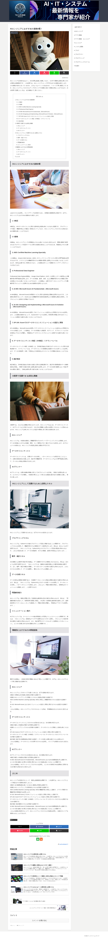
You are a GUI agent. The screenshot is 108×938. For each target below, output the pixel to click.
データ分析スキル (22, 140)
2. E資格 (20, 104)
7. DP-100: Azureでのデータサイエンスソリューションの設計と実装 (36, 116)
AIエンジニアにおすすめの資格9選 (25, 99)
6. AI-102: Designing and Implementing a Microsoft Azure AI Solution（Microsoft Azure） (41, 114)
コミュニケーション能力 (24, 144)
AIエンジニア (21, 125)
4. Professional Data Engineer (25, 109)
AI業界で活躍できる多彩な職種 (24, 123)
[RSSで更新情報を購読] (41, 839)
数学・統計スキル (22, 137)
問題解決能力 (21, 142)
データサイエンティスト (24, 128)
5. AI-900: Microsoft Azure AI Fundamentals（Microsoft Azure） (34, 111)
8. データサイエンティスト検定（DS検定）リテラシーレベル (34, 118)
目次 (37, 96)
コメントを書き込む (39, 920)
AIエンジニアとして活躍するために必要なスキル (29, 133)
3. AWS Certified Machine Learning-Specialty (29, 107)
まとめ (18, 156)
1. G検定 (20, 102)
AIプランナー (21, 130)
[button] (64, 73)
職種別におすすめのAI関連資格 (24, 147)
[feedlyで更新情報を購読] (37, 839)
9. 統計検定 (21, 121)
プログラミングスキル (24, 135)
